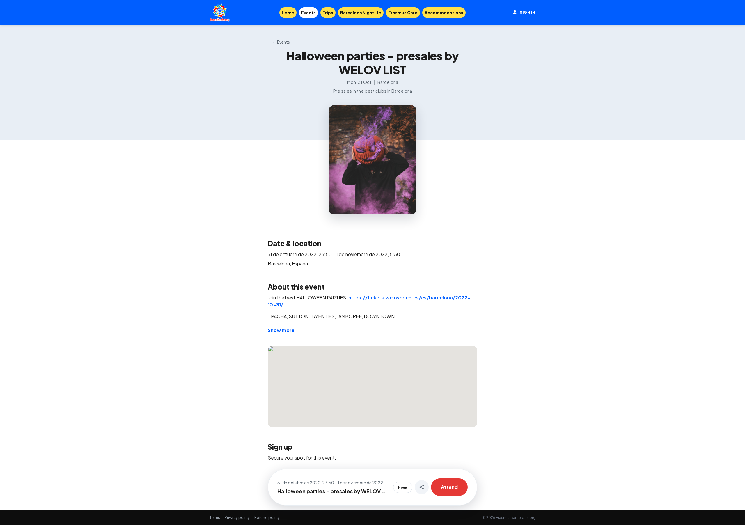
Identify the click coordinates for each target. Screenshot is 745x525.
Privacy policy (237, 517)
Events (308, 12)
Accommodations (444, 12)
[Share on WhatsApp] (422, 487)
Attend (449, 487)
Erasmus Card (403, 12)
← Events (281, 42)
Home (288, 12)
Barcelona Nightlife (360, 12)
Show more (281, 330)
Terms (215, 517)
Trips (328, 12)
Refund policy (267, 517)
